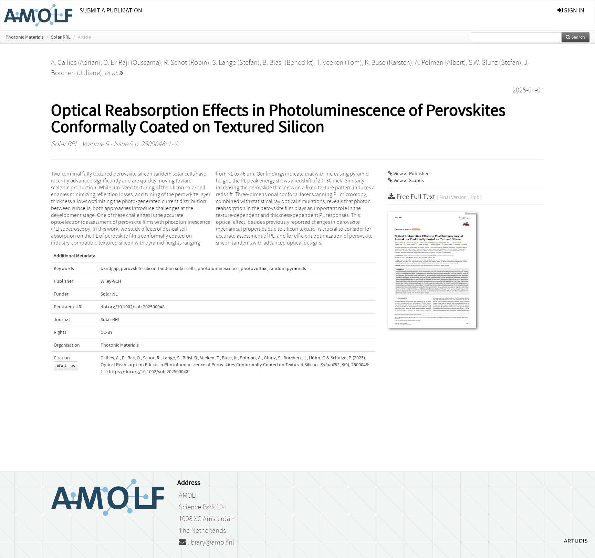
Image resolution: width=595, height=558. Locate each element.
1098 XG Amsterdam (207, 519)
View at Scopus (408, 180)
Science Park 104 (202, 507)
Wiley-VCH (111, 281)
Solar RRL (61, 37)
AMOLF (188, 495)
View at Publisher (411, 174)
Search (577, 37)
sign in (573, 10)
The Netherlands (202, 531)
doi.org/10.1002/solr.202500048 (133, 307)
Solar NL (109, 294)
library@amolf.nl (210, 542)
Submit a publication (111, 10)
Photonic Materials (25, 37)
